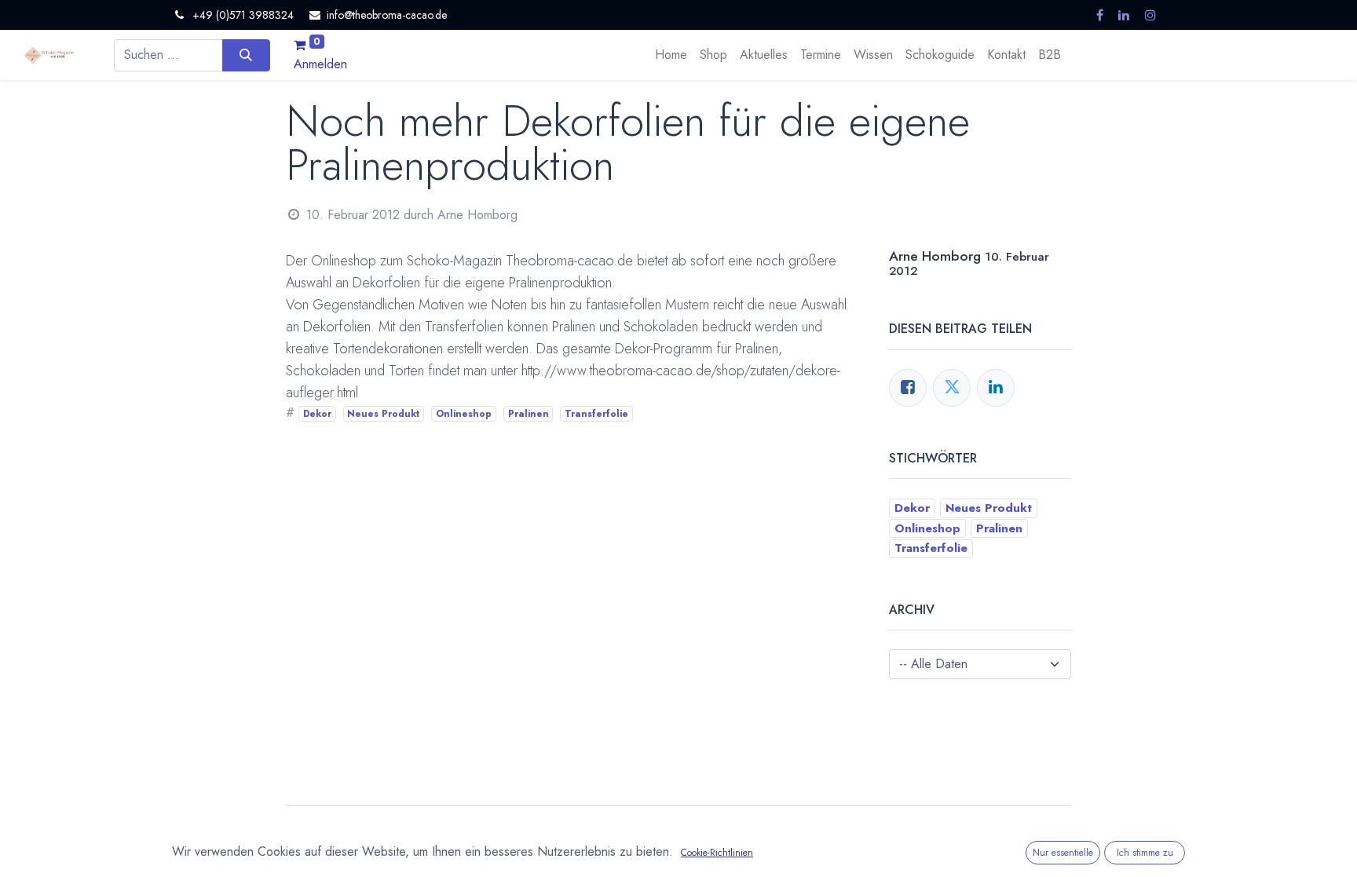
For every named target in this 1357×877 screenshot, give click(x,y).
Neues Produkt (383, 414)
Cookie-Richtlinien (717, 853)
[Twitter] (952, 388)
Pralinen (528, 414)
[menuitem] (671, 55)
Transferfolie (596, 414)
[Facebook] (908, 388)
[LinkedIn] (996, 388)
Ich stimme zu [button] (1145, 853)
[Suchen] (246, 55)
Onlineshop (464, 414)
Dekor (317, 414)
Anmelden (320, 64)
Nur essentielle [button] (1063, 853)
